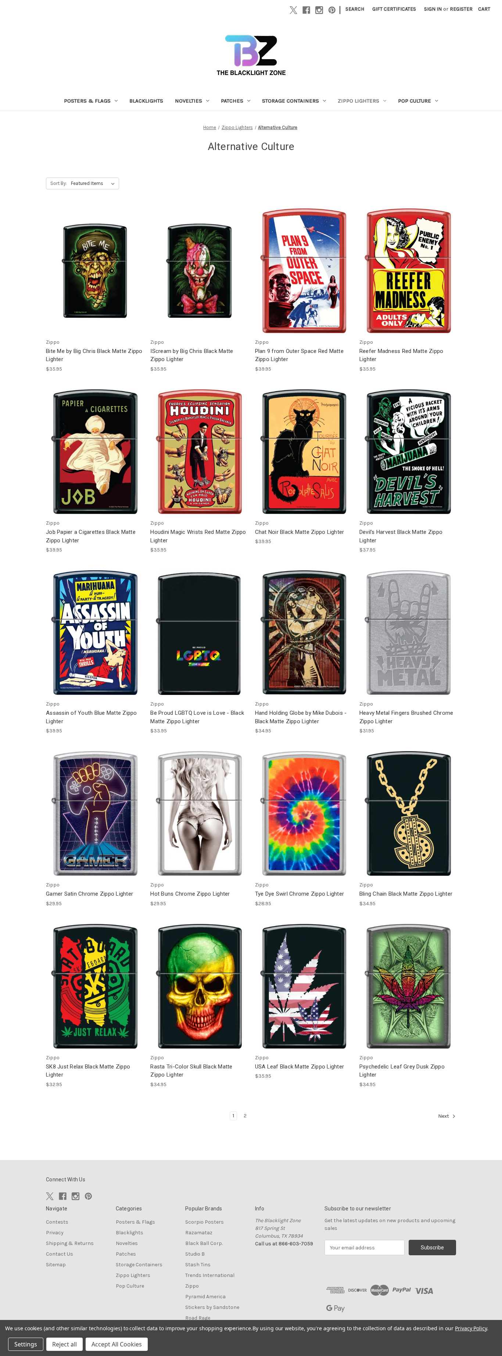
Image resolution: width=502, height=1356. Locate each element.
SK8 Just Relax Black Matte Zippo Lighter (88, 1070)
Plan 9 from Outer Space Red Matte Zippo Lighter (299, 355)
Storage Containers (290, 100)
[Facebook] (306, 10)
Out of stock (407, 277)
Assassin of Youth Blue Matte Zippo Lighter (91, 717)
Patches (232, 100)
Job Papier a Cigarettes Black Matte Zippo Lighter (91, 536)
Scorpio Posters (204, 1222)
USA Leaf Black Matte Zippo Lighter (299, 1066)
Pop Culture (414, 100)
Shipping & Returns (70, 1243)
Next (444, 1116)
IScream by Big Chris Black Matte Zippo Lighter (191, 355)
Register (461, 9)
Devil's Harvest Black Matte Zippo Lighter (400, 536)
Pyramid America (205, 1296)
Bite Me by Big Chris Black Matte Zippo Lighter (94, 355)
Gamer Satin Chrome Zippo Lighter (89, 894)
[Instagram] (319, 10)
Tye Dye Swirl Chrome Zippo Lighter (299, 894)
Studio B (195, 1254)
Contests (57, 1222)
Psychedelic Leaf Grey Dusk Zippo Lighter (402, 1070)
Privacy (55, 1233)
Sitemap (56, 1265)
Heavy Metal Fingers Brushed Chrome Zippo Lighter (406, 717)
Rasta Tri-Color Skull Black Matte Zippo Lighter (191, 1070)
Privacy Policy (471, 1328)
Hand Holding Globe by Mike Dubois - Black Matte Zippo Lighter (301, 717)
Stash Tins (198, 1265)
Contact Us (59, 1254)
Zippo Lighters (358, 100)
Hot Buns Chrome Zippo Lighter (190, 894)
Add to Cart (94, 277)
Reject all (64, 1344)
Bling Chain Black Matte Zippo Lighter (405, 894)
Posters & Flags (87, 100)
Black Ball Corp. (204, 1243)
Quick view (93, 264)
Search (354, 9)
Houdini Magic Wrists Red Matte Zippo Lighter (198, 536)
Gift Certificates (394, 9)
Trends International (209, 1275)
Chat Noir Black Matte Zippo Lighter (299, 532)
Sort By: (58, 183)
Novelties (188, 100)
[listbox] (94, 183)
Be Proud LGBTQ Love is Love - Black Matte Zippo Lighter (197, 717)
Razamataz (198, 1233)
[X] (293, 10)
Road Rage (197, 1318)
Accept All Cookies (117, 1344)
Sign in (433, 9)
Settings (25, 1344)
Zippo (192, 1286)
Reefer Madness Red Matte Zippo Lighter (401, 355)
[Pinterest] (332, 10)
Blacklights (146, 100)
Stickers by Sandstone (212, 1307)
